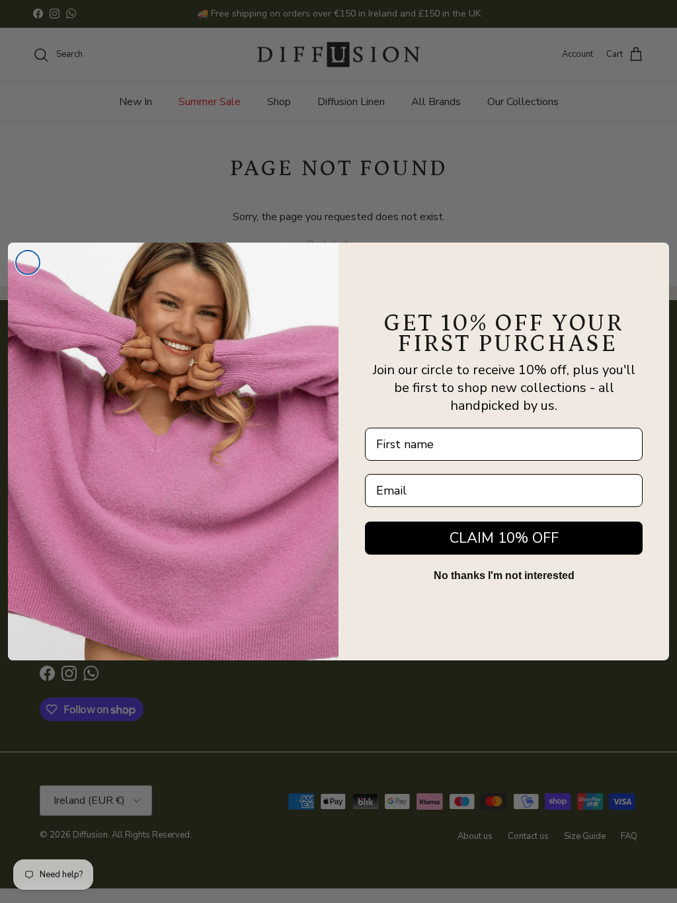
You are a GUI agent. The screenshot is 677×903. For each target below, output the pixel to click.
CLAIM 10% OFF (504, 538)
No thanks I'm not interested (504, 575)
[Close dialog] (28, 262)
